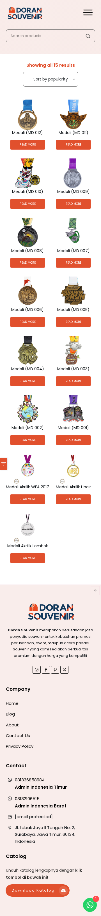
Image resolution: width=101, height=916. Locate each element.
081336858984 (30, 780)
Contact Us (18, 735)
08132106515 (27, 799)
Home (12, 703)
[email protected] (34, 817)
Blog (10, 714)
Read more (28, 144)
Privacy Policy (19, 746)
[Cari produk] (88, 36)
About (12, 725)
